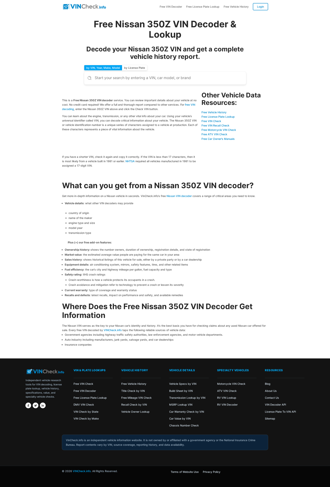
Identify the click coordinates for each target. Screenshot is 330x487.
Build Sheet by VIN (181, 390)
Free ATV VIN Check (214, 134)
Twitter (35, 405)
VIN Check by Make (86, 418)
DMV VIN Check (84, 404)
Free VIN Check (211, 121)
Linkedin (43, 405)
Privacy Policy (211, 472)
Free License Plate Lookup (202, 6)
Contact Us (272, 397)
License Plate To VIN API (280, 411)
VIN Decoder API (275, 404)
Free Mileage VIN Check (136, 397)
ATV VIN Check (227, 390)
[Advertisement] (130, 143)
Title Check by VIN (133, 390)
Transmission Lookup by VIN (187, 397)
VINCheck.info (113, 330)
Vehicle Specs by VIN (182, 383)
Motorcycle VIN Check (231, 383)
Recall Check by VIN (134, 404)
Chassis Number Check (184, 425)
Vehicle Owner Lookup (135, 411)
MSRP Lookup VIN (180, 404)
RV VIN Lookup (226, 397)
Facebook (28, 405)
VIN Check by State (86, 411)
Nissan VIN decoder (179, 196)
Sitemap (270, 418)
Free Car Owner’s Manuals (218, 138)
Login (260, 6)
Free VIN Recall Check (215, 125)
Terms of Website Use (185, 472)
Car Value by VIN (180, 418)
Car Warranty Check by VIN (186, 411)
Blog (267, 383)
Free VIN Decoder (171, 6)
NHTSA (130, 161)
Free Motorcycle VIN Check (218, 129)
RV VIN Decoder (227, 404)
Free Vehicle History (236, 6)
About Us (271, 390)
